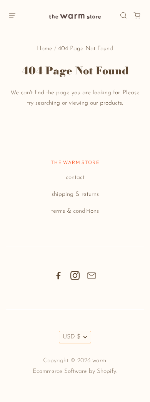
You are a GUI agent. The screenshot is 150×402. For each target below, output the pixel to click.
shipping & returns (75, 194)
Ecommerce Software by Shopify (74, 371)
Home (44, 49)
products (111, 103)
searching (47, 103)
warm (99, 361)
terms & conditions (75, 211)
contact (75, 177)
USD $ (71, 337)
